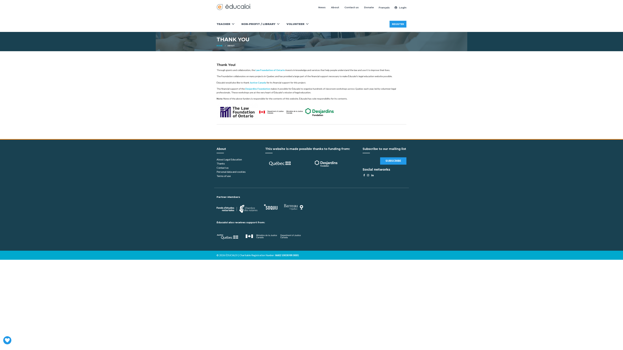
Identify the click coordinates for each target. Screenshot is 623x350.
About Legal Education (229, 159)
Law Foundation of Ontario (270, 70)
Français (384, 7)
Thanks (221, 163)
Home (220, 45)
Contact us (351, 7)
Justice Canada (258, 82)
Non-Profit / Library (258, 24)
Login (402, 7)
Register (398, 24)
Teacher (223, 24)
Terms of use (224, 175)
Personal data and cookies (231, 171)
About (335, 7)
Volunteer (295, 24)
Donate (369, 7)
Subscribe (393, 160)
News (322, 7)
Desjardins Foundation (257, 88)
